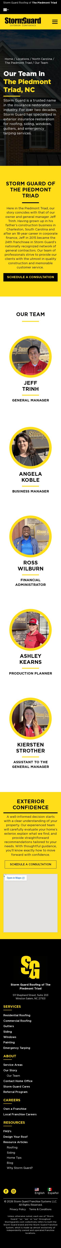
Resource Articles (15, 1142)
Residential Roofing (16, 1015)
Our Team (13, 1075)
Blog (10, 1163)
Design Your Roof (15, 1137)
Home (9, 59)
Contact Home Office (18, 1081)
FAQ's (7, 1131)
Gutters (8, 1026)
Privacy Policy (18, 1209)
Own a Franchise (14, 1109)
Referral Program (15, 1092)
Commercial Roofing (17, 1021)
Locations (22, 59)
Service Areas (13, 1065)
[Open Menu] (6, 10)
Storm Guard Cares (16, 1086)
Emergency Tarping (16, 1048)
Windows (9, 1037)
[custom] (5, 1191)
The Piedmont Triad (18, 63)
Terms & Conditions (40, 1209)
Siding (7, 1031)
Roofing (12, 1147)
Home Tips (14, 1157)
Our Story (10, 1070)
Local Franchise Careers (20, 1114)
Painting (9, 1042)
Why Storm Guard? (20, 1168)
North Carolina (42, 59)
